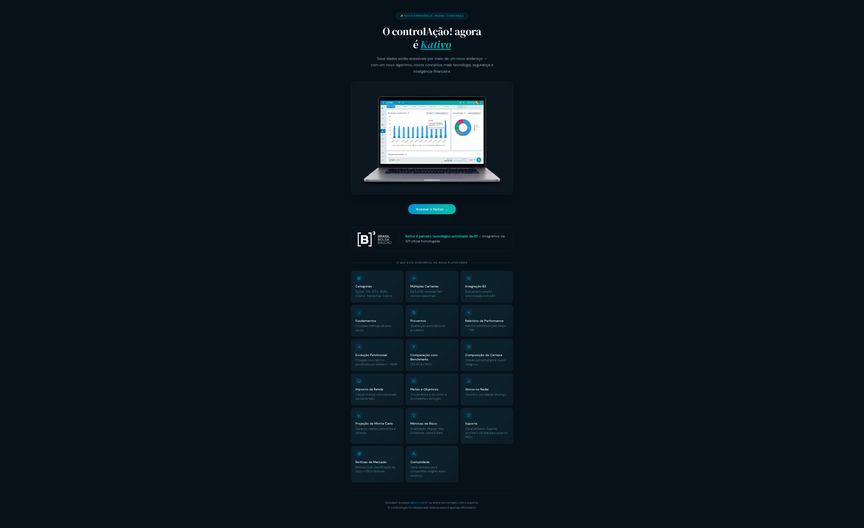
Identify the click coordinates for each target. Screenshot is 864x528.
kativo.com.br (419, 503)
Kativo (436, 44)
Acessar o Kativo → (432, 209)
